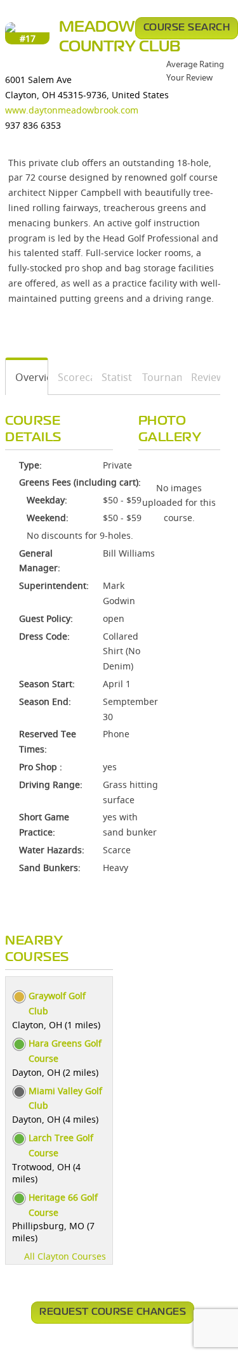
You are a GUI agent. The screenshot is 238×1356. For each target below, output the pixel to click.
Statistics (113, 377)
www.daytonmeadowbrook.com (71, 110)
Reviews (201, 377)
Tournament (157, 377)
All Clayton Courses (65, 1256)
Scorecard (70, 377)
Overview (27, 377)
